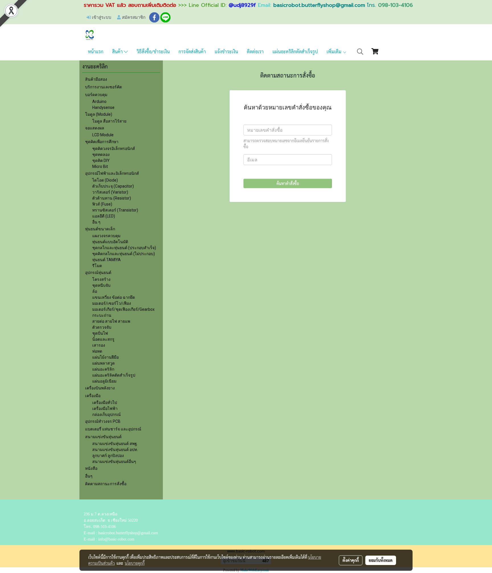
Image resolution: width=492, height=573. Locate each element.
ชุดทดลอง (101, 154)
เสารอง (98, 345)
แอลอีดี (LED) (103, 216)
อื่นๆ (89, 476)
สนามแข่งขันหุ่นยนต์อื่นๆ (114, 461)
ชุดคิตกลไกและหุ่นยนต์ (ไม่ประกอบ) (123, 253)
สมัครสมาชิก (133, 17)
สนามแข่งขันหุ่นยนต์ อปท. (115, 449)
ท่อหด (97, 351)
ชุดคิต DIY (101, 160)
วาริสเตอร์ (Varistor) (110, 192)
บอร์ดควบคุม (96, 94)
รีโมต (97, 265)
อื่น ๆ (96, 222)
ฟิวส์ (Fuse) (102, 204)
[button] (360, 51)
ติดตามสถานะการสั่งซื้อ (105, 483)
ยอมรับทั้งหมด (381, 560)
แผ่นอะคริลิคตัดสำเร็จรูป (113, 375)
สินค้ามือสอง (96, 79)
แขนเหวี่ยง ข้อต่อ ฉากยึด (113, 297)
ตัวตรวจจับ (101, 327)
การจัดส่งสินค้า (192, 51)
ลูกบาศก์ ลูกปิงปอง (108, 455)
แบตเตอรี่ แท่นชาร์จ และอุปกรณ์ (113, 429)
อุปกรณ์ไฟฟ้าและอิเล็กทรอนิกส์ (112, 173)
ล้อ (94, 291)
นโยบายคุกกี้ (135, 563)
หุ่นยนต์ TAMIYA (106, 259)
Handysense (103, 107)
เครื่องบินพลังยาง (100, 388)
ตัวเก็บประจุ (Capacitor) (113, 186)
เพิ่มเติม (335, 51)
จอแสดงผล (94, 128)
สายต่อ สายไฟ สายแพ (111, 321)
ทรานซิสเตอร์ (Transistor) (115, 210)
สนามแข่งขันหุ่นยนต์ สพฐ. (115, 443)
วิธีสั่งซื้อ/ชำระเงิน (153, 51)
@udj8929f (242, 5)
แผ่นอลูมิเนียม (104, 381)
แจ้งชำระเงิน (226, 51)
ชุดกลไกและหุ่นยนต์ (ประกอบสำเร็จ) (124, 247)
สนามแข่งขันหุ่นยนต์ (103, 436)
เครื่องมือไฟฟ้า (105, 408)
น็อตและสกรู (103, 339)
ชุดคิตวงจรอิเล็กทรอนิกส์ (113, 148)
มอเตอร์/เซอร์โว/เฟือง (111, 303)
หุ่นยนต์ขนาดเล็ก (100, 229)
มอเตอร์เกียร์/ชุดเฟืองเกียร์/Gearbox (123, 309)
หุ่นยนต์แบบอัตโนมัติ (110, 241)
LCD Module (103, 135)
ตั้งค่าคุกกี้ (351, 560)
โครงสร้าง (101, 279)
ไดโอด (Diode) (105, 180)
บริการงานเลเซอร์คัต (103, 87)
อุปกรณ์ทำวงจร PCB (102, 421)
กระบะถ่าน (101, 315)
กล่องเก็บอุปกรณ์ (106, 414)
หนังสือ (91, 468)
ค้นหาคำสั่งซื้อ (287, 183)
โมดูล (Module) (98, 114)
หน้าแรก (95, 51)
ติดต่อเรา (255, 51)
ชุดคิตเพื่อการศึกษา (101, 141)
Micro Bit (100, 166)
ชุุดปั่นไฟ (100, 333)
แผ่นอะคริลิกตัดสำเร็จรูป (295, 51)
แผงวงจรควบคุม (106, 235)
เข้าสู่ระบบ (101, 17)
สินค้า (118, 51)
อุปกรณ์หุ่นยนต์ (98, 272)
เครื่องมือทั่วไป (104, 402)
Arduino (99, 101)
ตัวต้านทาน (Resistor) (111, 198)
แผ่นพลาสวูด (103, 363)
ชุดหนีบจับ (101, 285)
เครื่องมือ (93, 395)
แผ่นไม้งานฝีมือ (105, 357)
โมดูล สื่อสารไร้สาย (109, 121)
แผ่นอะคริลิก (103, 369)
